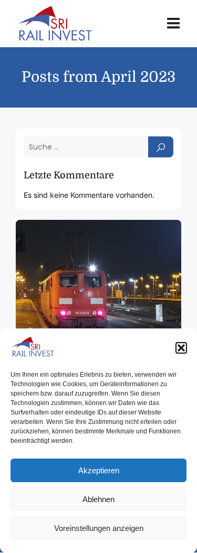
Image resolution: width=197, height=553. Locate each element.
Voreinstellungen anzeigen (98, 528)
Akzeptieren (98, 470)
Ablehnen (98, 499)
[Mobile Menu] (173, 23)
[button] (181, 348)
